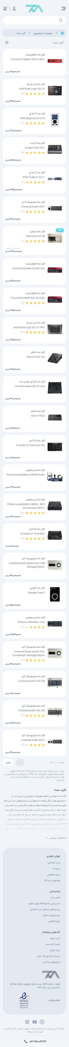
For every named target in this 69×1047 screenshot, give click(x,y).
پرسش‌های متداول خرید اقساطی (45, 909)
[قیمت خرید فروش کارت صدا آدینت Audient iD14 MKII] (55, 149)
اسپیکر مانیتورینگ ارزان (48, 955)
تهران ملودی (53, 856)
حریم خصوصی (53, 874)
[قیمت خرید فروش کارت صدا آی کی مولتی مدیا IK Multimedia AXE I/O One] (55, 388)
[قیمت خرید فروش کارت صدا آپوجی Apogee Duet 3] (55, 594)
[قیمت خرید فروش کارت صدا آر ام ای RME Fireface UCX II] (55, 179)
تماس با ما (55, 897)
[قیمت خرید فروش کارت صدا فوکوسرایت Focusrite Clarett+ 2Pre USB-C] (55, 61)
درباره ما (56, 868)
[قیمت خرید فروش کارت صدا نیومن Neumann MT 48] (55, 237)
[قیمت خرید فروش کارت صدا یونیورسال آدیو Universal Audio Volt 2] (55, 741)
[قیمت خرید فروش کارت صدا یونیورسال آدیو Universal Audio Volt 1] (55, 208)
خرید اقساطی (54, 862)
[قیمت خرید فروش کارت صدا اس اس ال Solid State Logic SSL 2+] (55, 90)
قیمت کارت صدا (53, 944)
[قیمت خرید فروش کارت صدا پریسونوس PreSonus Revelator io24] (55, 623)
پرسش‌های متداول (51, 915)
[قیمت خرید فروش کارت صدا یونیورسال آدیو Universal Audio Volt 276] (55, 682)
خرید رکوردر (55, 950)
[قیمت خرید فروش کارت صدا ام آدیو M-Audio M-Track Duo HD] (55, 447)
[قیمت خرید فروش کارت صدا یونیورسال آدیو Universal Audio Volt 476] (55, 712)
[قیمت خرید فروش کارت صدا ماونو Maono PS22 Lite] (55, 358)
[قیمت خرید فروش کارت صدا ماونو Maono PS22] (55, 417)
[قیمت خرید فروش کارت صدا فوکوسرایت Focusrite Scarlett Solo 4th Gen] (55, 299)
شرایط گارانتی (54, 921)
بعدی (8, 762)
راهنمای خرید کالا (52, 880)
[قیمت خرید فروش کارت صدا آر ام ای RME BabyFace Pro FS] (55, 120)
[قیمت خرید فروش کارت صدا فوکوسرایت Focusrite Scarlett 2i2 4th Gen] (55, 270)
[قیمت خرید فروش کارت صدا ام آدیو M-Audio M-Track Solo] (55, 535)
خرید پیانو (55, 938)
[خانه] (62, 33)
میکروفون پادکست (51, 961)
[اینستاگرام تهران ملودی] (42, 1022)
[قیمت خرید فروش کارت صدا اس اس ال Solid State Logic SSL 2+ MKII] (55, 329)
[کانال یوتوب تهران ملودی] (34, 1022)
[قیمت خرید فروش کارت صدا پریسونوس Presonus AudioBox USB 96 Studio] (55, 476)
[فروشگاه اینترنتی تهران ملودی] (34, 8)
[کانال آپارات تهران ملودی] (27, 1022)
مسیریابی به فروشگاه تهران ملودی (44, 903)
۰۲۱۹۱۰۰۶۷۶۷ (54, 1000)
